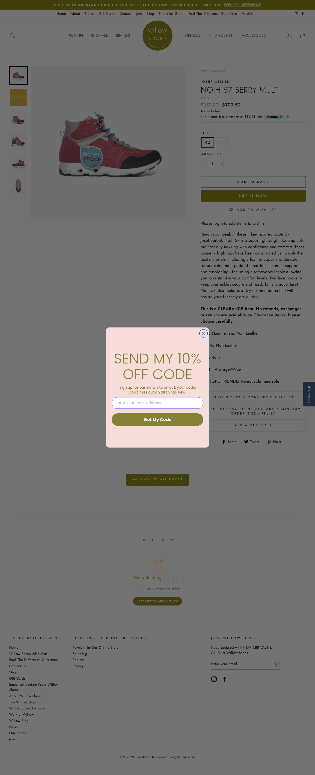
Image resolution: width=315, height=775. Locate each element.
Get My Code (158, 419)
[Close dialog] (203, 333)
